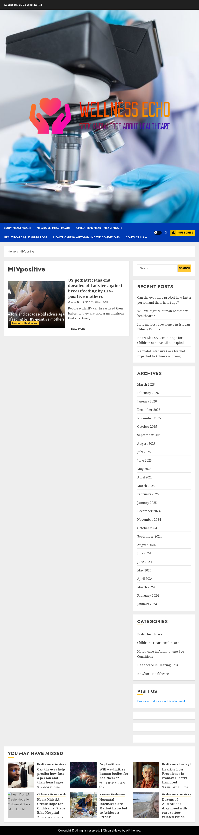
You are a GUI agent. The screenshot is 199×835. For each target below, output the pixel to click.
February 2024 (148, 595)
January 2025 (147, 503)
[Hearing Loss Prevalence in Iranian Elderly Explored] (146, 775)
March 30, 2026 (50, 787)
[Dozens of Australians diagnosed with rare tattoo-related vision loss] (146, 805)
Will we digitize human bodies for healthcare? (114, 773)
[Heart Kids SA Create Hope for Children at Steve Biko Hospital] (21, 805)
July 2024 (144, 553)
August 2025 (146, 443)
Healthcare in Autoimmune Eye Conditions (86, 237)
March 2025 (146, 486)
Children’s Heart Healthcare (99, 228)
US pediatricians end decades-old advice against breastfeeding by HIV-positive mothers (95, 288)
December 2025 (148, 410)
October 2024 (147, 528)
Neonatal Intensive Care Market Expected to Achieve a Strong (113, 808)
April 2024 (145, 578)
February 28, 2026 (114, 783)
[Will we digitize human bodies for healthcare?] (83, 775)
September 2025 (149, 435)
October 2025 (147, 426)
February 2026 (148, 393)
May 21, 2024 (92, 302)
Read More (78, 329)
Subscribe (185, 232)
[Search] (166, 232)
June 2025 (144, 460)
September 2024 (149, 536)
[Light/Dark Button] (158, 233)
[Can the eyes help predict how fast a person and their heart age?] (21, 775)
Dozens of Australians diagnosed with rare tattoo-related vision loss (174, 810)
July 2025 (144, 452)
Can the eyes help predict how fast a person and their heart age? (51, 775)
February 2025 (148, 494)
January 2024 (147, 604)
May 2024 (144, 570)
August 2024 (146, 545)
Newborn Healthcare (53, 228)
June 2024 (144, 562)
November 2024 (149, 519)
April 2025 (145, 477)
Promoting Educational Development (161, 701)
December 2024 (148, 511)
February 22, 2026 (176, 787)
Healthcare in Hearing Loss (25, 237)
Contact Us (135, 237)
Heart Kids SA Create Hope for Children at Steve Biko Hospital (51, 806)
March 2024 (146, 587)
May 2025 (144, 469)
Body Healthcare (17, 228)
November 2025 (149, 418)
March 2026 (146, 384)
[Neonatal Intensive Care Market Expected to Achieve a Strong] (83, 805)
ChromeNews (112, 830)
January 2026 (147, 401)
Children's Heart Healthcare (158, 643)
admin (75, 302)
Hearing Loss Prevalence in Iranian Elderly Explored (174, 775)
